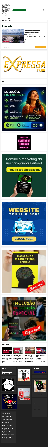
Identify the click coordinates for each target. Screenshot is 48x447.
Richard (4, 362)
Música (38, 352)
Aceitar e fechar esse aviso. (19, 10)
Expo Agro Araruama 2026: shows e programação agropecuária (40, 357)
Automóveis (28, 352)
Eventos (38, 348)
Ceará (16, 350)
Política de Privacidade (37, 406)
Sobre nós (35, 403)
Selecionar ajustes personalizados (34, 10)
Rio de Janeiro (6, 41)
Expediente (35, 407)
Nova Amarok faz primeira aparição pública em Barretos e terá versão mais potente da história (29, 358)
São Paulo (16, 352)
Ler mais (27, 42)
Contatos (35, 410)
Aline (26, 34)
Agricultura (39, 350)
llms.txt (45, 413)
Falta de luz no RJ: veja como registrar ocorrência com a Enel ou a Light (18, 357)
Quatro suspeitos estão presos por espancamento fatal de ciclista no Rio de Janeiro (7, 358)
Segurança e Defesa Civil (8, 350)
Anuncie (35, 404)
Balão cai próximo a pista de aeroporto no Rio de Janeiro (13, 36)
